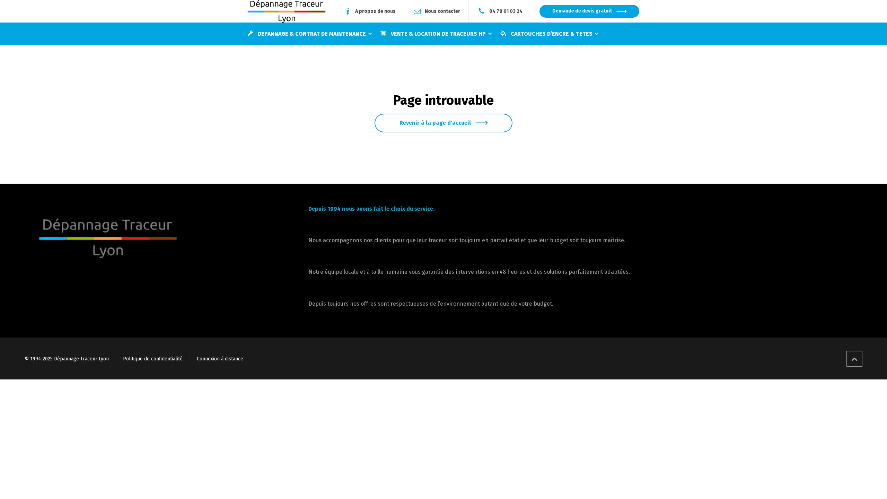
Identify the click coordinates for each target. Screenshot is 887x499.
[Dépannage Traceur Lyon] (287, 11)
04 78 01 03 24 (505, 11)
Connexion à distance (220, 359)
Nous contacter (442, 11)
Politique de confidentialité (153, 359)
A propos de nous (375, 11)
